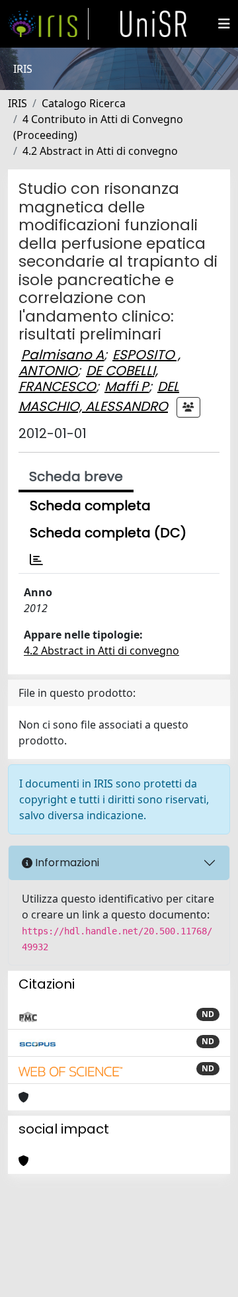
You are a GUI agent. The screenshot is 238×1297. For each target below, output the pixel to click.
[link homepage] (48, 24)
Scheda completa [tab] (90, 505)
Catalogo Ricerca (84, 103)
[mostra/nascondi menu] (224, 23)
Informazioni (65, 862)
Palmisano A (62, 354)
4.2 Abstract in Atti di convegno (100, 151)
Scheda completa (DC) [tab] (108, 532)
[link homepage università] (153, 24)
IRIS (17, 103)
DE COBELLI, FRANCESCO (88, 378)
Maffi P (126, 386)
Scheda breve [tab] (76, 476)
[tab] (36, 560)
